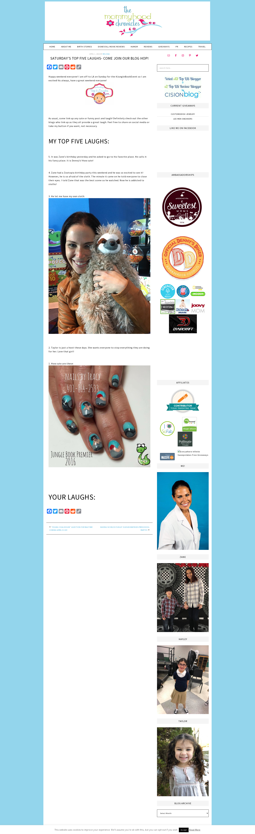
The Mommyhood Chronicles (127, 22)
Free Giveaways (200, 455)
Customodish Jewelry (183, 114)
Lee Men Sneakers (182, 118)
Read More (194, 829)
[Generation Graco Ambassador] (167, 297)
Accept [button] (184, 830)
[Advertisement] (183, 356)
